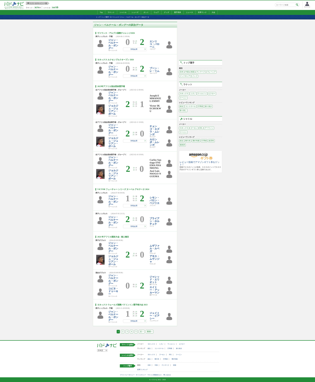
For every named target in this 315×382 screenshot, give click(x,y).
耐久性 (187, 141)
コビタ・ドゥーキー (113, 291)
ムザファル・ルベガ (154, 248)
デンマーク (200, 72)
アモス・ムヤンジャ (154, 259)
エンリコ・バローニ (154, 44)
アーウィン (209, 128)
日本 (181, 72)
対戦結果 (134, 49)
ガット (146, 12)
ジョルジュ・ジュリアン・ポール (113, 109)
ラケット (111, 12)
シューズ (135, 12)
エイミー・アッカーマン (154, 290)
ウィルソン (202, 93)
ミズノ (193, 93)
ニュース (189, 12)
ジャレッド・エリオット (154, 279)
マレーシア (211, 72)
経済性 (211, 141)
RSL (201, 128)
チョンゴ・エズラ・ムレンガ (154, 130)
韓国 (192, 72)
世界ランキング (142, 369)
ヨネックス (184, 93)
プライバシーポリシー (127, 375)
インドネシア (185, 76)
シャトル (123, 12)
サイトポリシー (141, 375)
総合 (181, 106)
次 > (141, 331)
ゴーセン (193, 128)
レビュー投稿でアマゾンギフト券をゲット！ (200, 163)
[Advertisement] (200, 39)
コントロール (190, 106)
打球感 (200, 106)
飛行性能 (196, 141)
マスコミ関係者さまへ (154, 375)
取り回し (183, 110)
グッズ (166, 12)
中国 (187, 72)
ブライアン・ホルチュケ (154, 221)
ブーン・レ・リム (154, 69)
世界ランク (202, 12)
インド (194, 76)
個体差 (182, 145)
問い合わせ (167, 375)
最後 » (149, 331)
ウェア (156, 12)
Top (101, 12)
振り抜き (208, 106)
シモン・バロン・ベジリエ (154, 200)
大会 (213, 12)
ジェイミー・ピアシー (154, 316)
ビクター (211, 93)
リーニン (183, 98)
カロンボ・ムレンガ (154, 142)
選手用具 (177, 12)
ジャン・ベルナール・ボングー (113, 44)
